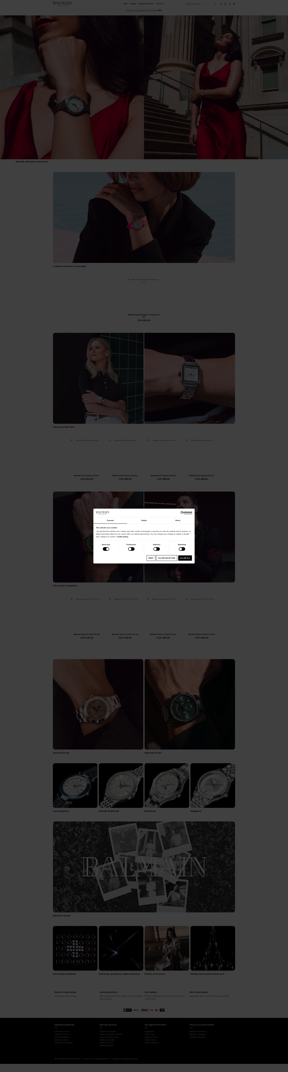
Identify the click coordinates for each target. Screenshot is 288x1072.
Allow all (185, 558)
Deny (150, 558)
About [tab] (177, 520)
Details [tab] (144, 520)
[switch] (131, 549)
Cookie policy (122, 537)
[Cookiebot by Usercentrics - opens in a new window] (182, 513)
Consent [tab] (110, 520)
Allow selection (166, 558)
